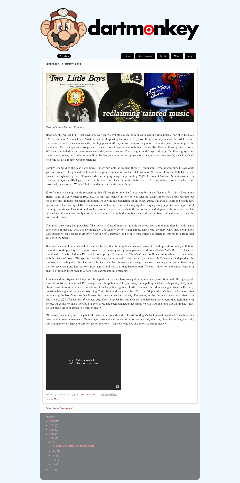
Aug (54, 442)
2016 (52, 430)
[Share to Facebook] (112, 394)
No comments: (89, 394)
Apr (54, 455)
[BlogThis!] (105, 394)
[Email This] (102, 394)
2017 (52, 425)
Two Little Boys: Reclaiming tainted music (72, 446)
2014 (52, 438)
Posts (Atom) (66, 408)
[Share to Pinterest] (115, 394)
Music (57, 399)
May (54, 451)
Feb (54, 460)
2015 (52, 434)
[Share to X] (109, 394)
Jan (54, 464)
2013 (52, 469)
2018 (52, 421)
